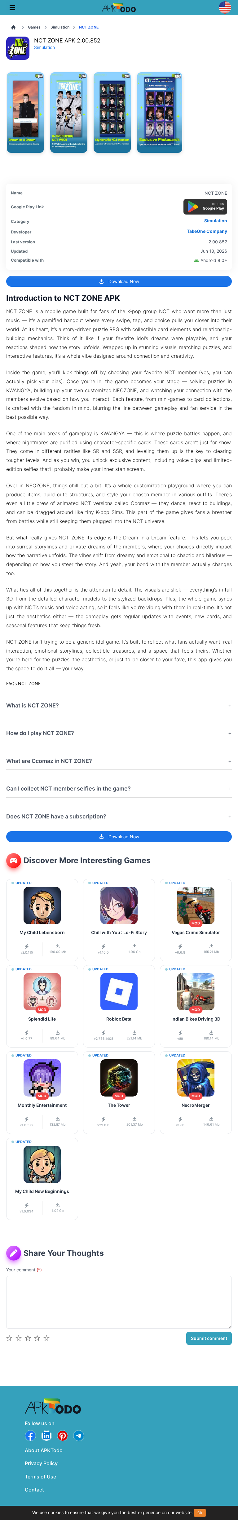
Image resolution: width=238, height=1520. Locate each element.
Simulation (60, 27)
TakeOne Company (207, 231)
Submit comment (209, 1338)
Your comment (24, 1269)
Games (34, 27)
